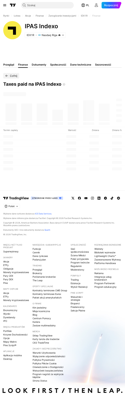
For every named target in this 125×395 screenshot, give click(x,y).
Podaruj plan (39, 259)
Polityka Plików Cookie (44, 363)
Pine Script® (9, 345)
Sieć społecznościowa (80, 250)
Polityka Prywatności (44, 359)
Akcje (6, 261)
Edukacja (75, 283)
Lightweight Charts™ (105, 256)
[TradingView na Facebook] (79, 198)
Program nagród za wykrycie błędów (48, 375)
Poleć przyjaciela (80, 259)
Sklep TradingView (42, 335)
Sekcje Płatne (78, 310)
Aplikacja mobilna (12, 355)
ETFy (6, 265)
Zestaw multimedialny (44, 325)
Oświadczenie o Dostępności (48, 367)
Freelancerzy (77, 307)
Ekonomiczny (10, 310)
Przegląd (37, 269)
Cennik (36, 252)
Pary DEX (8, 279)
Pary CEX (8, 275)
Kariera (36, 322)
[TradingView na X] (73, 198)
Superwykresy (11, 251)
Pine (5, 283)
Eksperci (75, 303)
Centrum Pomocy (42, 318)
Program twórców (80, 262)
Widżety (98, 248)
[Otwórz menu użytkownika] (96, 5)
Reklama (99, 273)
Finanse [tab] (23, 64)
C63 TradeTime (41, 342)
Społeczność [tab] (58, 64)
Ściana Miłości (78, 255)
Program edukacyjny (105, 286)
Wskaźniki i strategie (77, 298)
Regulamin (76, 266)
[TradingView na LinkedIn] (99, 198)
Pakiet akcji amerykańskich (47, 297)
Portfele (7, 331)
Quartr (47, 230)
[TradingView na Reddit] (118, 198)
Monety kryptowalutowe (16, 272)
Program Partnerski (104, 283)
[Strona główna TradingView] (13, 5)
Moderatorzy (77, 269)
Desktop (7, 359)
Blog (35, 314)
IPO (5, 321)
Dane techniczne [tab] (80, 64)
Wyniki (6, 313)
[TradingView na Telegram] (105, 198)
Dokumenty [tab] (39, 64)
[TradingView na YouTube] (86, 198)
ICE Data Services (43, 213)
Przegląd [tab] (8, 64)
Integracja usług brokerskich (102, 278)
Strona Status (40, 380)
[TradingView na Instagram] (92, 198)
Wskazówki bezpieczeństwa (48, 370)
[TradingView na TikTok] (112, 198)
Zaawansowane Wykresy (107, 259)
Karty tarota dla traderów (46, 339)
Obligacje (8, 268)
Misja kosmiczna (41, 311)
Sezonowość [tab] (103, 64)
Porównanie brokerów (44, 276)
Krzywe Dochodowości (15, 334)
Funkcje (37, 248)
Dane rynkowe (40, 256)
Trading (75, 279)
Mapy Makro (10, 341)
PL (87, 5)
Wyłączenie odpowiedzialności (49, 356)
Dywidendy (9, 317)
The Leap (38, 280)
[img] (59, 35)
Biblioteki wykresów (104, 252)
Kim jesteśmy (40, 307)
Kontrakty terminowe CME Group (50, 290)
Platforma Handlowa (105, 263)
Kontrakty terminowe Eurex (47, 294)
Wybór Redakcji (79, 286)
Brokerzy (37, 273)
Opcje (6, 338)
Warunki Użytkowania (44, 352)
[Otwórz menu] (4, 5)
